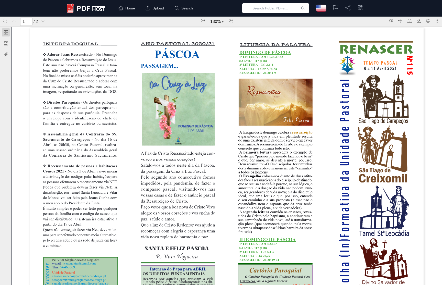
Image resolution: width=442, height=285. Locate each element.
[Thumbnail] (6, 32)
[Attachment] (6, 54)
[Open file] (409, 21)
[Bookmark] (6, 43)
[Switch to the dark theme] (391, 21)
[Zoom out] (203, 21)
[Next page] (43, 21)
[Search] (5, 21)
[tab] (5, 33)
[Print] (428, 21)
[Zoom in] (231, 21)
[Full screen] (400, 21)
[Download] (419, 21)
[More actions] (437, 21)
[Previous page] (14, 21)
